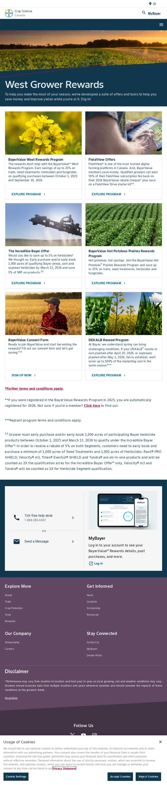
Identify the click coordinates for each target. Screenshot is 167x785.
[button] (44, 517)
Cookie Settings (16, 776)
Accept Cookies (120, 776)
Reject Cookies (148, 776)
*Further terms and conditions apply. (34, 388)
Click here (92, 406)
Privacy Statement (64, 768)
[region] (83, 760)
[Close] (160, 741)
